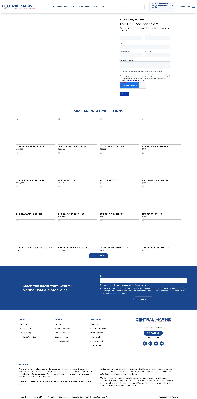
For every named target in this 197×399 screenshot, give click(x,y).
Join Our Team (96, 345)
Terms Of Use (38, 397)
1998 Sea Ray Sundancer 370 (72, 248)
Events (88, 7)
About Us (94, 324)
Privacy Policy (115, 293)
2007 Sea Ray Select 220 (112, 146)
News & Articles (96, 333)
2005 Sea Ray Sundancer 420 (156, 180)
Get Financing (25, 333)
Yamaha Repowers (62, 333)
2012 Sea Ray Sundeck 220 (113, 214)
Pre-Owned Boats (26, 329)
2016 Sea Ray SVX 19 (67, 180)
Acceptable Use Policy (101, 397)
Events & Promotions (99, 329)
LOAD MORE (98, 256)
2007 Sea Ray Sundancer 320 (72, 146)
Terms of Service (84, 381)
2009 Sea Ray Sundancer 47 (114, 248)
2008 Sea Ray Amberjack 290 (30, 146)
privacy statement (115, 374)
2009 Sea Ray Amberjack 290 (156, 248)
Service (58, 324)
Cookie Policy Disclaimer (57, 397)
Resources (185, 7)
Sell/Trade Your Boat (28, 337)
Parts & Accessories (62, 341)
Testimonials (95, 337)
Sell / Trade (69, 7)
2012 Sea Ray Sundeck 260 (29, 214)
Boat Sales (57, 7)
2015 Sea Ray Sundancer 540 (156, 146)
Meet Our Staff (96, 341)
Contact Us (99, 7)
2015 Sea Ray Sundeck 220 (71, 214)
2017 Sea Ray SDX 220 (110, 180)
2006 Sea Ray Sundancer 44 (30, 180)
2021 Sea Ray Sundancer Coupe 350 (34, 248)
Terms (127, 293)
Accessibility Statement (79, 397)
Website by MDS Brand (168, 397)
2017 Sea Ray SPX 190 (152, 214)
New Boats (23, 324)
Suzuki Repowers (62, 337)
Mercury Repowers (63, 329)
